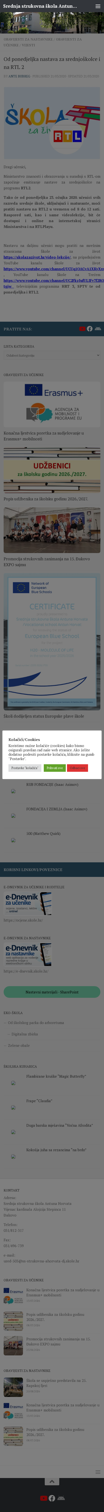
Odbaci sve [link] (77, 768)
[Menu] (98, 6)
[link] (52, 23)
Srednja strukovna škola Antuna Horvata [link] (40, 6)
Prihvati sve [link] (55, 768)
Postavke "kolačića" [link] (24, 768)
